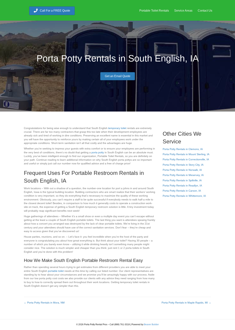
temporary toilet (117, 128)
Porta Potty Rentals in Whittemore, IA (184, 195)
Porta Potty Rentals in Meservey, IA (183, 175)
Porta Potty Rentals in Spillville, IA (182, 180)
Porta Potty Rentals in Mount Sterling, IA (186, 154)
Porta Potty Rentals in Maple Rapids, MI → (186, 302)
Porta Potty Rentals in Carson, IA (182, 190)
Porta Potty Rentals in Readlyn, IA (182, 185)
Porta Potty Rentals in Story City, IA (183, 164)
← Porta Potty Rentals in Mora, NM (44, 302)
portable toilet (56, 270)
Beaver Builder (151, 324)
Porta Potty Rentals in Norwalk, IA (182, 169)
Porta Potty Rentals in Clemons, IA (183, 149)
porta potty (97, 152)
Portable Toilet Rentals (154, 10)
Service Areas (183, 10)
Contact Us (205, 10)
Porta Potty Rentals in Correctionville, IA (186, 159)
